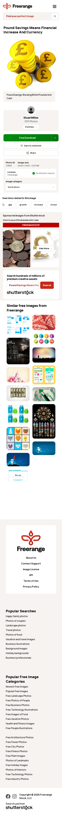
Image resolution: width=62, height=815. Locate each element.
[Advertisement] (18, 494)
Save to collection (32, 145)
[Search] (55, 16)
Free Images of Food (17, 714)
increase (34, 204)
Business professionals (18, 657)
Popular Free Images (17, 691)
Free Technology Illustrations (22, 709)
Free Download (27, 137)
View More (44, 248)
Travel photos (13, 630)
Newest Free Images (17, 686)
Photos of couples (16, 620)
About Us (31, 557)
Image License (31, 569)
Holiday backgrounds (17, 653)
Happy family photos (17, 616)
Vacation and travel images (20, 639)
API (31, 575)
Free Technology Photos (19, 774)
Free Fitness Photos (17, 751)
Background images (16, 648)
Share (33, 152)
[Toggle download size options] (55, 137)
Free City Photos (15, 746)
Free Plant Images (15, 755)
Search (47, 285)
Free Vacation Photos (17, 719)
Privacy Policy (31, 586)
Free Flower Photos (16, 742)
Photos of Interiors (16, 769)
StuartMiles (31, 117)
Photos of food (14, 634)
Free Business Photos (18, 705)
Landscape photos (16, 625)
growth (18, 204)
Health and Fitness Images (20, 723)
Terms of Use (31, 580)
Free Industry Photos (17, 779)
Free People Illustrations (19, 728)
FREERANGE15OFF (31, 225)
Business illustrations (18, 643)
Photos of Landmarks (17, 760)
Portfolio (29, 127)
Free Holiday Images (17, 765)
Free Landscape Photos (18, 695)
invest (49, 204)
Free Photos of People (18, 700)
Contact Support (31, 563)
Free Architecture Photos (19, 737)
